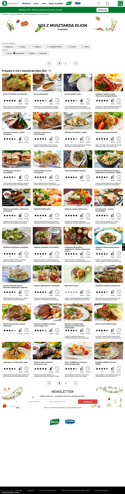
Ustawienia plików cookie (10, 492)
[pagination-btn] (76, 63)
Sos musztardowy (41, 94)
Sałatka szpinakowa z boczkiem (47, 286)
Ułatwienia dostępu (101, 490)
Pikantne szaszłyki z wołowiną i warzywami (16, 210)
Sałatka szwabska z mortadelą (46, 247)
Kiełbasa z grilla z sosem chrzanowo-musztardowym (106, 95)
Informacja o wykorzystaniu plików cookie (75, 490)
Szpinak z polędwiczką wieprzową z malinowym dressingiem (75, 325)
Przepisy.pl (5, 14)
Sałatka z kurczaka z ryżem (76, 132)
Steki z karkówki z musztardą (15, 94)
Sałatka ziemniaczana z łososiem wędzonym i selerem (15, 286)
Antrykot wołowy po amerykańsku (42, 133)
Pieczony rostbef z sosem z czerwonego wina (45, 325)
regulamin (30, 490)
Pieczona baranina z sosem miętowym (14, 325)
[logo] (10, 3)
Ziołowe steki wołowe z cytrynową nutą (43, 363)
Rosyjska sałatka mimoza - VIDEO (106, 363)
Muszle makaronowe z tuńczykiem (43, 171)
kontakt (19, 490)
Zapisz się (87, 402)
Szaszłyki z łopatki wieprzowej (107, 286)
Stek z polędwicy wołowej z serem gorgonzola (76, 363)
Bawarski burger (71, 286)
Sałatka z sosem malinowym (76, 209)
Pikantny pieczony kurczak (106, 132)
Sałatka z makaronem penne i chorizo (107, 248)
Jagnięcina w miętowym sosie (15, 362)
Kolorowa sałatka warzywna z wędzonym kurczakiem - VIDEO (108, 171)
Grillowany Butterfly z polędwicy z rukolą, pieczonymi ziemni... (77, 248)
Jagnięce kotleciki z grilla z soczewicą (14, 133)
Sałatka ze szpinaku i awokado (15, 247)
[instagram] (124, 249)
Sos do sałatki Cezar (73, 94)
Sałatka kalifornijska (42, 209)
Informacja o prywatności (47, 490)
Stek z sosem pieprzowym (105, 324)
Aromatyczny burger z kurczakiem (12, 171)
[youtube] (124, 245)
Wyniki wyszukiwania (16, 14)
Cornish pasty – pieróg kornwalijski (104, 210)
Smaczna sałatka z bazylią (75, 171)
